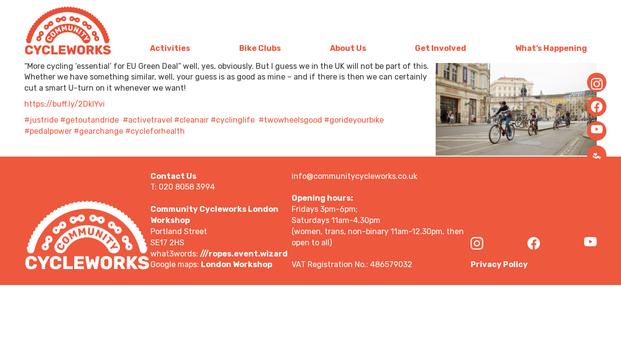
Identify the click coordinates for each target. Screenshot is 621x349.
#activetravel (147, 120)
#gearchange (98, 131)
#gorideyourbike (354, 120)
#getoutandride (89, 120)
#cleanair (191, 120)
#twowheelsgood (290, 120)
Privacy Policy (499, 264)
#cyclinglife (233, 120)
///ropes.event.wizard (244, 253)
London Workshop (236, 264)
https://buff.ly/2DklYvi (64, 104)
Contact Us (173, 176)
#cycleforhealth (155, 131)
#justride (41, 120)
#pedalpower (48, 131)
